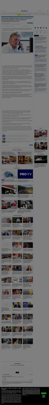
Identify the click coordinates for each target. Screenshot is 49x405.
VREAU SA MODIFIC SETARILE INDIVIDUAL (43, 396)
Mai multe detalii (15, 393)
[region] (24, 396)
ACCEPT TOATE (44, 393)
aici (6, 399)
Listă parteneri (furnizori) (25, 395)
